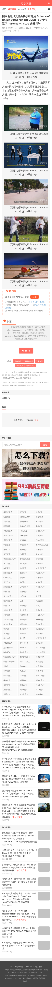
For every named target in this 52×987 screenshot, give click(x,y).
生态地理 (22, 9)
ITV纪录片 (7, 633)
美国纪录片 (7, 512)
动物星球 (39, 671)
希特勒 (22, 582)
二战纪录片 (24, 554)
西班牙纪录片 (41, 638)
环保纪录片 (40, 680)
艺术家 (6, 629)
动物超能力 (40, 657)
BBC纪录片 (24, 512)
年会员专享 (24, 521)
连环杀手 (23, 671)
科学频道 (23, 633)
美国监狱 (6, 685)
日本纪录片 (24, 586)
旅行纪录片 (24, 568)
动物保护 (6, 605)
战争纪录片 (40, 582)
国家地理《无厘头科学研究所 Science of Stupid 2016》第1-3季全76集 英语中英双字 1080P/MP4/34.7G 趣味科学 (26, 19)
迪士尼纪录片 (41, 568)
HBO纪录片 (7, 554)
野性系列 (23, 685)
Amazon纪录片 (9, 619)
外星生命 (23, 596)
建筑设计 (39, 563)
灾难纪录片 (40, 577)
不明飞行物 (24, 643)
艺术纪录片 (7, 563)
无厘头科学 (28, 361)
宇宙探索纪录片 (9, 657)
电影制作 (23, 572)
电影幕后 (6, 568)
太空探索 (6, 671)
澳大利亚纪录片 (42, 544)
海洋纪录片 (7, 600)
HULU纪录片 (8, 596)
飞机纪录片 (40, 624)
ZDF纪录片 (24, 675)
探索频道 (6, 516)
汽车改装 (39, 600)
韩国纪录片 (24, 689)
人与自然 (23, 666)
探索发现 (6, 680)
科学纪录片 (30, 365)
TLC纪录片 (40, 689)
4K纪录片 (23, 530)
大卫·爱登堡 (40, 647)
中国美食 (6, 544)
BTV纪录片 (7, 624)
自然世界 (39, 633)
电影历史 (39, 661)
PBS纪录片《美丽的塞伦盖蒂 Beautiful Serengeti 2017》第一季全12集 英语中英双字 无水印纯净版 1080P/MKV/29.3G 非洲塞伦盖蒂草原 (24, 375)
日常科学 (39, 361)
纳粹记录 (6, 591)
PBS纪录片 (7, 530)
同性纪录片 (40, 586)
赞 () (27, 350)
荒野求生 (23, 577)
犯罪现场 (39, 666)
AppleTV (23, 647)
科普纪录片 (24, 605)
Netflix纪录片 (25, 516)
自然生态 (39, 554)
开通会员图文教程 (36, 302)
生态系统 (23, 638)
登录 (34, 296)
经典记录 (44, 27)
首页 (4, 9)
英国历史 (39, 643)
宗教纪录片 (7, 586)
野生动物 (23, 563)
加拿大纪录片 (8, 535)
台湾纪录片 (7, 610)
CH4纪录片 (40, 540)
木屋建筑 (6, 694)
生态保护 (6, 582)
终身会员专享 (25, 526)
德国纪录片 (24, 549)
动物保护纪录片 (9, 661)
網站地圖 (38, 966)
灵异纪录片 (40, 610)
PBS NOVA (7, 643)
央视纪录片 (40, 512)
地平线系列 (40, 629)
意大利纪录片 (8, 647)
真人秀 (38, 596)
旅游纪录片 (7, 689)
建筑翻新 (23, 619)
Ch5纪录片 (7, 577)
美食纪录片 (40, 526)
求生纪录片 (24, 629)
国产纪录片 (40, 521)
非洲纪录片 (24, 591)
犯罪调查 (6, 526)
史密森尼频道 (25, 558)
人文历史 (32, 9)
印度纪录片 (40, 615)
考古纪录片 (24, 544)
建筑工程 (6, 549)
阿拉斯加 (6, 652)
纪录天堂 (26, 3)
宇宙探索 (39, 558)
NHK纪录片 (24, 535)
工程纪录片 (24, 652)
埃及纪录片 (40, 685)
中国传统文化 (25, 657)
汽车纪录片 (40, 572)
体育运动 (23, 540)
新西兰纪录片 (41, 675)
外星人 (38, 605)
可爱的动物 (24, 615)
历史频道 (39, 535)
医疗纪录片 (7, 572)
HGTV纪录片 (41, 652)
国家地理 (18, 361)
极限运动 (23, 680)
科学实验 (19, 365)
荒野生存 (23, 624)
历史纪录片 (24, 610)
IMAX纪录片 (40, 619)
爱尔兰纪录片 (25, 661)
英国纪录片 (7, 521)
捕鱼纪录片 (24, 694)
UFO (37, 591)
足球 (21, 600)
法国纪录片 (7, 540)
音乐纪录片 (40, 549)
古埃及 (6, 666)
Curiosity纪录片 (9, 558)
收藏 (10, 321)
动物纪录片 (40, 530)
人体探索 (6, 615)
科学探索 (12, 9)
